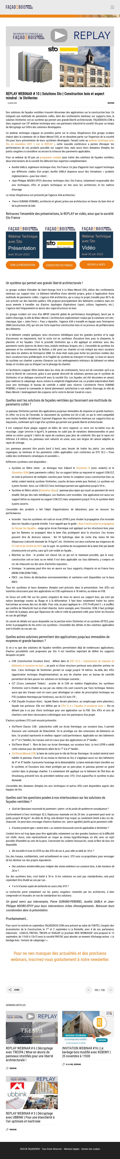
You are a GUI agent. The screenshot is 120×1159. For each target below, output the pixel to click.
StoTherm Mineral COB (24, 753)
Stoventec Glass (48, 490)
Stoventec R (83, 468)
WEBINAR (111, 103)
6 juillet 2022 (12, 103)
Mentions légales (71, 1149)
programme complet (50, 157)
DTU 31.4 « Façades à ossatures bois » (83, 705)
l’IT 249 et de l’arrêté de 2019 (27, 546)
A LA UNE (69, 1064)
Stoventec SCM (20, 472)
